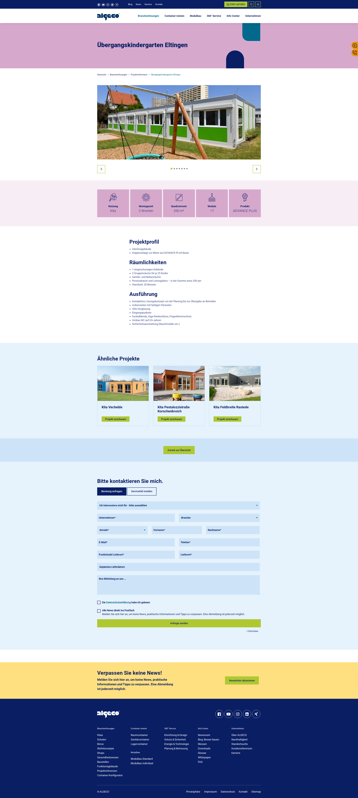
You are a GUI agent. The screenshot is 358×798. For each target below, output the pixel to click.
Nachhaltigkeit (239, 739)
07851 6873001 (237, 4)
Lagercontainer (139, 744)
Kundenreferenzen (241, 748)
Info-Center (233, 15)
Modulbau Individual (142, 763)
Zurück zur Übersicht (179, 450)
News (138, 4)
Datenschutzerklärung (118, 602)
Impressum (210, 791)
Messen (202, 744)
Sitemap (256, 791)
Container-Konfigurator (110, 775)
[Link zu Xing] (116, 4)
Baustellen (103, 761)
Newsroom (204, 735)
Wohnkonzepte (105, 748)
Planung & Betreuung (176, 748)
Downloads (204, 748)
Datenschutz (228, 791)
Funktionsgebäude (107, 766)
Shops (100, 752)
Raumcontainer (139, 735)
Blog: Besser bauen (208, 739)
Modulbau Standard (142, 758)
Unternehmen (253, 15)
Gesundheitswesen (108, 757)
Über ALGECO (239, 735)
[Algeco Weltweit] (258, 4)
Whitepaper (204, 757)
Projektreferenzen (107, 770)
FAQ (200, 761)
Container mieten (174, 15)
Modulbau (195, 15)
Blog (130, 4)
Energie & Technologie (176, 744)
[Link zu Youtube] (103, 4)
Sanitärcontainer (140, 739)
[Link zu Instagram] (107, 4)
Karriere (148, 4)
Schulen (101, 739)
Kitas (100, 735)
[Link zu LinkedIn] (112, 4)
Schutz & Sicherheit (175, 739)
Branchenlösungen (148, 15)
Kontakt (159, 4)
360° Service (214, 15)
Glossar (202, 752)
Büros (100, 744)
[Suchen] (251, 4)
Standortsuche (239, 744)
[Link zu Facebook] (99, 4)
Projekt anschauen (115, 419)
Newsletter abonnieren (242, 680)
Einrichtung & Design (175, 735)
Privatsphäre (193, 791)
